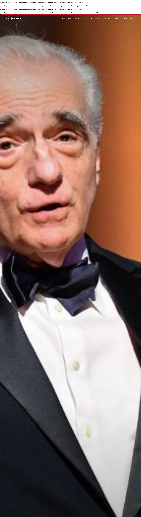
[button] (135, 18)
